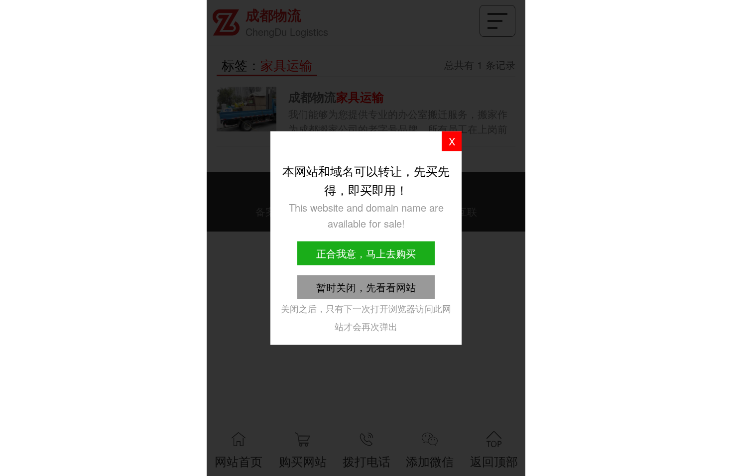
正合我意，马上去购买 (366, 252)
